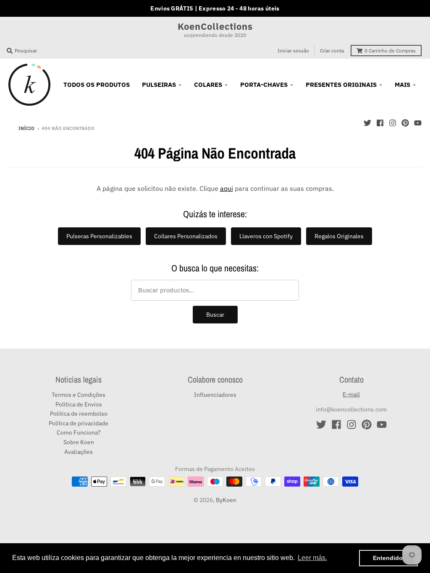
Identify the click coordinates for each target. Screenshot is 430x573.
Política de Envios (78, 404)
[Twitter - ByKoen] (367, 123)
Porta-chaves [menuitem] (264, 85)
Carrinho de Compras (390, 50)
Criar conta (332, 50)
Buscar (215, 314)
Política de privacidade (78, 423)
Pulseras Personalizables (99, 236)
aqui (226, 188)
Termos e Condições (78, 394)
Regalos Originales (339, 236)
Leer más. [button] (312, 557)
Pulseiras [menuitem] (159, 85)
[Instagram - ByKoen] (392, 123)
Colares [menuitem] (208, 85)
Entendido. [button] (388, 558)
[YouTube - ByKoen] (418, 123)
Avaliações (78, 452)
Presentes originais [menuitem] (341, 85)
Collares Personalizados (186, 236)
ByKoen (226, 500)
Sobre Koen (78, 442)
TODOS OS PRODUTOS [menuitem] (96, 85)
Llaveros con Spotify (266, 236)
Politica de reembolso (79, 413)
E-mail (351, 394)
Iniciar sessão (293, 50)
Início (26, 128)
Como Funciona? (79, 432)
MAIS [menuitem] (402, 85)
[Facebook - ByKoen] (380, 123)
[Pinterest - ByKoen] (405, 123)
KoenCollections (215, 26)
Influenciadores (215, 394)
